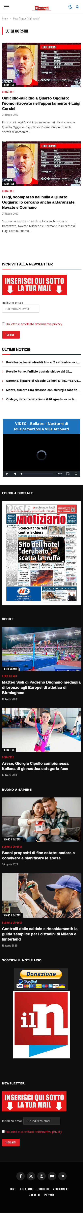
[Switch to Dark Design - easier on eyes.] (70, 6)
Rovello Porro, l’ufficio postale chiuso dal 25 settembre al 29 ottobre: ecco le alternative (37, 373)
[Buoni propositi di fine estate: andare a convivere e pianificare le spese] (41, 819)
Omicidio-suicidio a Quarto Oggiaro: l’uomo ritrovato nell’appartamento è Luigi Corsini (41, 103)
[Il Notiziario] (41, 6)
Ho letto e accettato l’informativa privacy (34, 324)
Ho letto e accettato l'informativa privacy (33, 1132)
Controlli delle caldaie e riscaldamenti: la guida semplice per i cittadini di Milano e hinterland (40, 934)
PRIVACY (49, 1194)
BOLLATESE (9, 84)
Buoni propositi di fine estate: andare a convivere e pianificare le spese (38, 855)
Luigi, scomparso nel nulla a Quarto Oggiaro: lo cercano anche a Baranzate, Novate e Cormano (39, 202)
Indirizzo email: (12, 1121)
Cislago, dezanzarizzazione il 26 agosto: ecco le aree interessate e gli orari (40, 401)
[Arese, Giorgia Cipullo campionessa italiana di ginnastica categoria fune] (41, 730)
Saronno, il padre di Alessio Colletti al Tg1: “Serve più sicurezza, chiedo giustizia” (42, 382)
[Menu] (6, 6)
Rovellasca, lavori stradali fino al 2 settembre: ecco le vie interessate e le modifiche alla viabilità (42, 364)
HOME (12, 1189)
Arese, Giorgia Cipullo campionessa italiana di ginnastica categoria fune (35, 766)
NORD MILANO (10, 668)
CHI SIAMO (26, 1189)
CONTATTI (34, 1194)
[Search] (77, 6)
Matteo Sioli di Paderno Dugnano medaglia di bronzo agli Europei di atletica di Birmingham (41, 687)
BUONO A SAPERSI (12, 839)
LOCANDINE (43, 1189)
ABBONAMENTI (61, 1189)
